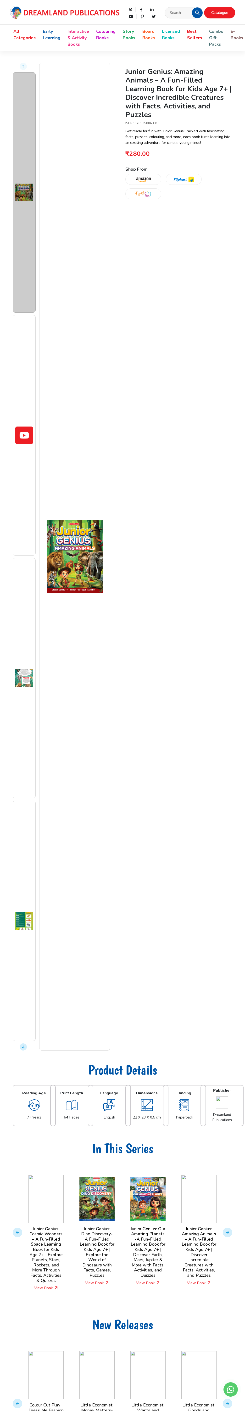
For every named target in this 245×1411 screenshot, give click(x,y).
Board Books (148, 34)
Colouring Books (106, 34)
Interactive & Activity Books (78, 37)
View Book (44, 1288)
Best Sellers (194, 34)
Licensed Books (171, 34)
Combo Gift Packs (216, 37)
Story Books (129, 34)
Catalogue (219, 12)
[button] (197, 13)
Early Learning (51, 34)
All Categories (24, 34)
